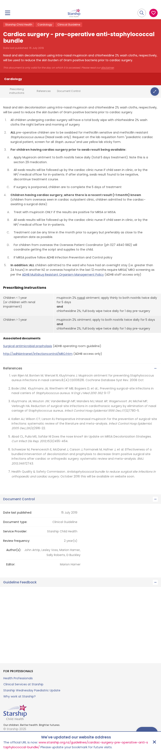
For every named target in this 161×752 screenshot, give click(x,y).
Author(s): (13, 550)
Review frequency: (16, 541)
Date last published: (17, 512)
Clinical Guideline (68, 24)
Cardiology (45, 24)
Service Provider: (15, 531)
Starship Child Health (18, 24)
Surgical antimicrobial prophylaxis (27, 346)
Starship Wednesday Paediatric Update (31, 690)
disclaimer (107, 67)
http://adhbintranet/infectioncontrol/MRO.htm (38, 354)
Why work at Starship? (19, 696)
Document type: (15, 522)
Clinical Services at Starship (23, 684)
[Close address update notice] (154, 742)
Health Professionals (18, 678)
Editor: (10, 564)
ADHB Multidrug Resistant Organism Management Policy (63, 274)
